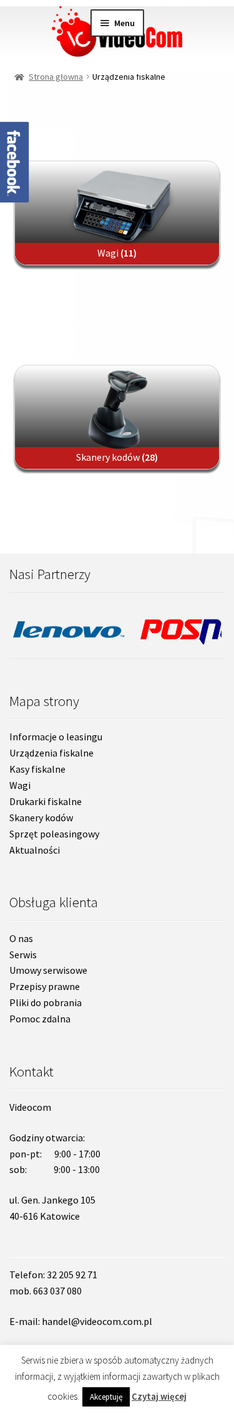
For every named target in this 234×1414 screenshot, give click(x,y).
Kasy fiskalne (37, 769)
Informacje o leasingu (55, 736)
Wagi (20, 785)
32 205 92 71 (72, 1274)
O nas (21, 938)
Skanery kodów (41, 817)
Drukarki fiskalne (45, 801)
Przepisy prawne (44, 986)
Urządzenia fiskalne (51, 753)
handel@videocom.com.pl (97, 1321)
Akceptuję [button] (106, 1397)
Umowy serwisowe (48, 970)
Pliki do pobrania (45, 1002)
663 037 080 (57, 1290)
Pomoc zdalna (40, 1018)
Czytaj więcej (159, 1396)
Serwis (23, 954)
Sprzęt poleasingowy (54, 833)
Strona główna (56, 76)
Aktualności (34, 850)
